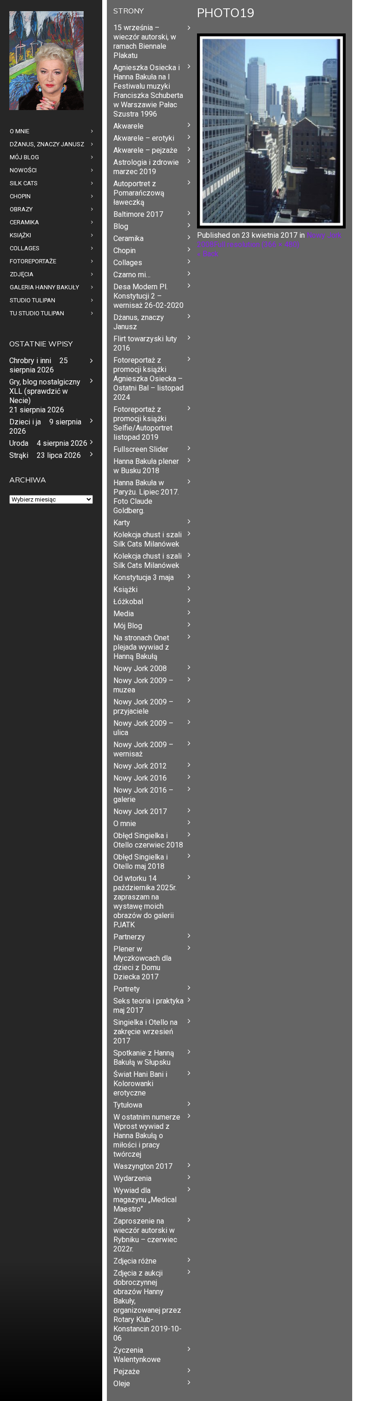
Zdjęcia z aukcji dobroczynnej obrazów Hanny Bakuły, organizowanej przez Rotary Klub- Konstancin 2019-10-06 (147, 1305)
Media (123, 613)
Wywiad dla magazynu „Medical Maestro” (145, 1199)
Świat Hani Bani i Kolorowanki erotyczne (140, 1083)
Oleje (121, 1383)
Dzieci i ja (25, 421)
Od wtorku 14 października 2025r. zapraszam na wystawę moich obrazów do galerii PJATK (145, 901)
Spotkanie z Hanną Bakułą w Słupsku (143, 1058)
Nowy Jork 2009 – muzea (143, 685)
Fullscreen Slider (140, 449)
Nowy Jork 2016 (140, 778)
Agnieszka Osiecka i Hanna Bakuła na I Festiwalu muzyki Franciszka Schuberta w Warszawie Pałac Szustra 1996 (148, 90)
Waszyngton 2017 (142, 1166)
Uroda (18, 443)
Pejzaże (126, 1371)
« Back (207, 253)
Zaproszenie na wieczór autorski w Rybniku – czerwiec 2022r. (145, 1235)
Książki (125, 589)
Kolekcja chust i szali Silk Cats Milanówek (147, 539)
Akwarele (128, 126)
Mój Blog (127, 625)
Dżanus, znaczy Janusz (138, 322)
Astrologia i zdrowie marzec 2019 (146, 167)
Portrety (126, 988)
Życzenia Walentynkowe (137, 1355)
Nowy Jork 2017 (140, 811)
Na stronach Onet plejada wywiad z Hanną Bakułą (141, 647)
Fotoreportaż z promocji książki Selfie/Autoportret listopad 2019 (142, 423)
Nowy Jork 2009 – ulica (143, 728)
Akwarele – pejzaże (145, 150)
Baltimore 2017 (138, 214)
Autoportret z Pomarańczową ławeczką (138, 193)
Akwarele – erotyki (143, 138)
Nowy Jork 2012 (140, 766)
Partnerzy (129, 936)
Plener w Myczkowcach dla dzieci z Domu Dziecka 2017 (142, 963)
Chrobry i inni (30, 360)
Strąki (18, 455)
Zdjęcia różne (135, 1261)
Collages (127, 262)
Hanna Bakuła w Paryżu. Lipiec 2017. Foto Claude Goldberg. (146, 496)
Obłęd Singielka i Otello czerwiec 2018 (148, 840)
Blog (120, 226)
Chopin (124, 250)
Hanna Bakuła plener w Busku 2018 (146, 466)
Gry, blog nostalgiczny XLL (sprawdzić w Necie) (44, 391)
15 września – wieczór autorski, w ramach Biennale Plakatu (144, 41)
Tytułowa (127, 1105)
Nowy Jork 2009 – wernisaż (143, 749)
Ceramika (128, 238)
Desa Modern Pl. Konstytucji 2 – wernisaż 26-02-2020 (148, 296)
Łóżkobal (128, 601)
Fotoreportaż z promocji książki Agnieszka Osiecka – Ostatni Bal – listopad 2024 (148, 379)
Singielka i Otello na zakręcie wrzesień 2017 (145, 1031)
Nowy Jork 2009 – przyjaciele (143, 706)
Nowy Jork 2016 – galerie (143, 795)
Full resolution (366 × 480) (256, 244)
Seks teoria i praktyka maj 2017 (148, 1006)
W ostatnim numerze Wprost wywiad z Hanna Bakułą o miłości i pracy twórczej (146, 1136)
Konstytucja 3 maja (143, 577)
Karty (121, 522)
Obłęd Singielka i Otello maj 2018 (140, 862)
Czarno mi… (132, 274)
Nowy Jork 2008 (140, 668)
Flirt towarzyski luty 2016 (145, 343)
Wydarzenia (132, 1178)
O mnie (124, 823)
